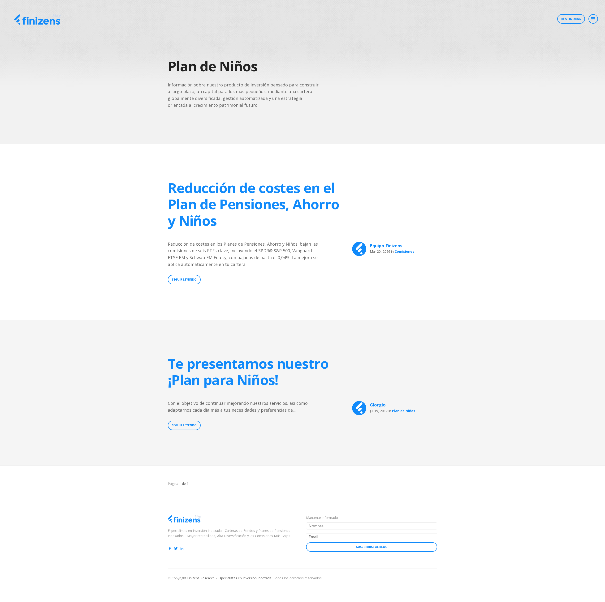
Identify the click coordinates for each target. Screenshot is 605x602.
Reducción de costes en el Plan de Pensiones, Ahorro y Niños (253, 204)
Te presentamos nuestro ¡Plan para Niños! (248, 371)
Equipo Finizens (386, 245)
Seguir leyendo (184, 280)
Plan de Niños (403, 411)
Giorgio (378, 405)
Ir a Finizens (571, 19)
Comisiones (404, 251)
